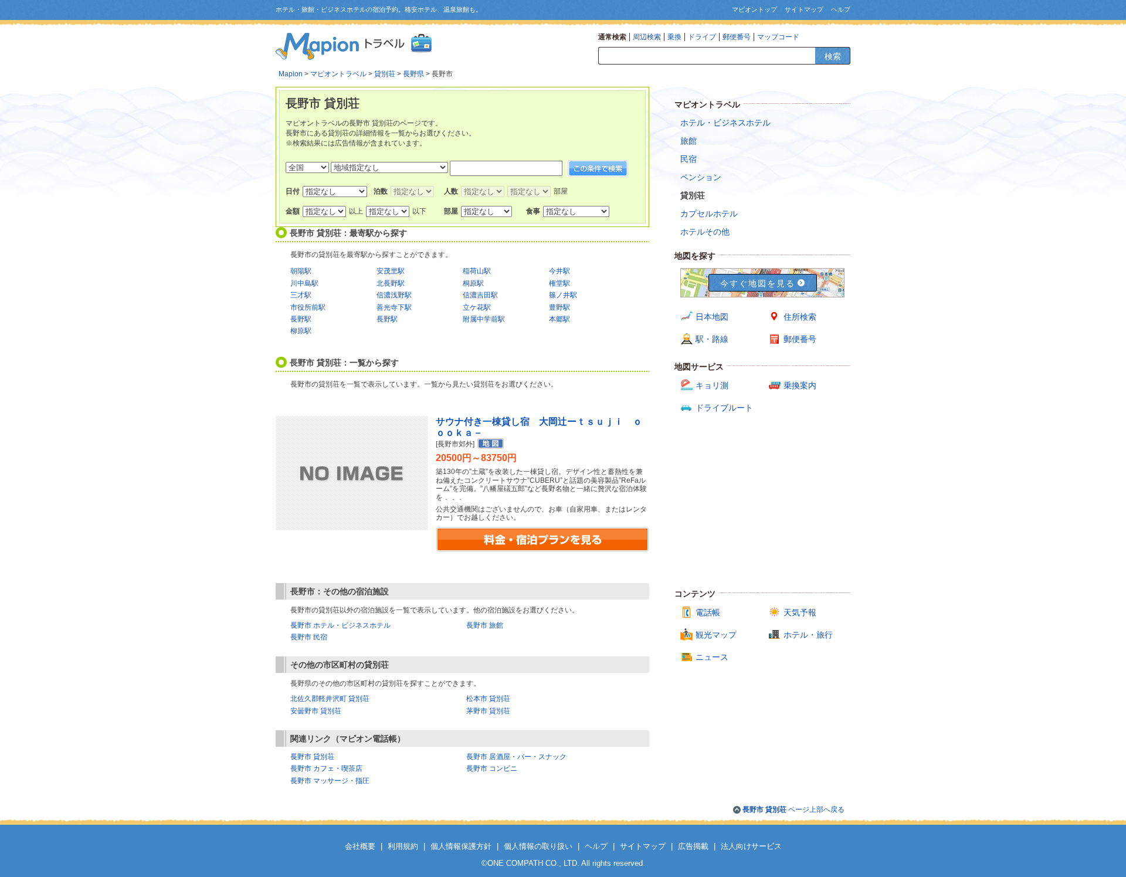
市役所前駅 (307, 307)
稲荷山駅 (477, 271)
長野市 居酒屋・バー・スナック (516, 757)
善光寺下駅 (394, 307)
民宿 (688, 159)
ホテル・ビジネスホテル (725, 122)
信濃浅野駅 (394, 295)
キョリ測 (712, 385)
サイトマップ (804, 9)
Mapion (291, 74)
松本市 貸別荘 (488, 699)
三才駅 (300, 295)
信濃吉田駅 (480, 295)
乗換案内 (800, 385)
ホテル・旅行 (808, 634)
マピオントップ (754, 9)
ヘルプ (840, 9)
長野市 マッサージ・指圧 (329, 781)
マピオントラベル (338, 74)
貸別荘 (384, 74)
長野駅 (300, 319)
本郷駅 (559, 319)
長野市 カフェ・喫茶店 (326, 768)
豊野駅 (559, 307)
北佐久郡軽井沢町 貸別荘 (329, 699)
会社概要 (360, 846)
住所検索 (800, 316)
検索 (833, 56)
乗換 (674, 37)
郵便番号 (737, 37)
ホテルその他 (705, 231)
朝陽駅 (300, 271)
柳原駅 (300, 331)
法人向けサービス (751, 846)
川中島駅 (304, 283)
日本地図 (712, 316)
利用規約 (403, 846)
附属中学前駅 (484, 319)
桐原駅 (473, 283)
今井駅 (559, 271)
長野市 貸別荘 (312, 757)
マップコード (778, 37)
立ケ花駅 (477, 307)
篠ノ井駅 (563, 295)
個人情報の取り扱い (538, 846)
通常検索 (612, 37)
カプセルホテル (709, 213)
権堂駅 (559, 283)
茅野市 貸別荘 (488, 711)
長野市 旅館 (484, 625)
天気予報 (800, 612)
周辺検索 (647, 37)
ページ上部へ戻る (793, 809)
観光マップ (716, 634)
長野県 (413, 74)
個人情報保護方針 (460, 846)
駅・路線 (712, 339)
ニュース (712, 657)
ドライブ (702, 37)
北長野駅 (391, 283)
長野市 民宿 (308, 637)
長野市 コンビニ (491, 768)
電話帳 (708, 612)
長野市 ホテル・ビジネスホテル (340, 625)
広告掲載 (693, 846)
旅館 (688, 140)
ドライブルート (724, 407)
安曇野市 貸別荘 (315, 711)
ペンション (700, 177)
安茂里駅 (391, 271)
